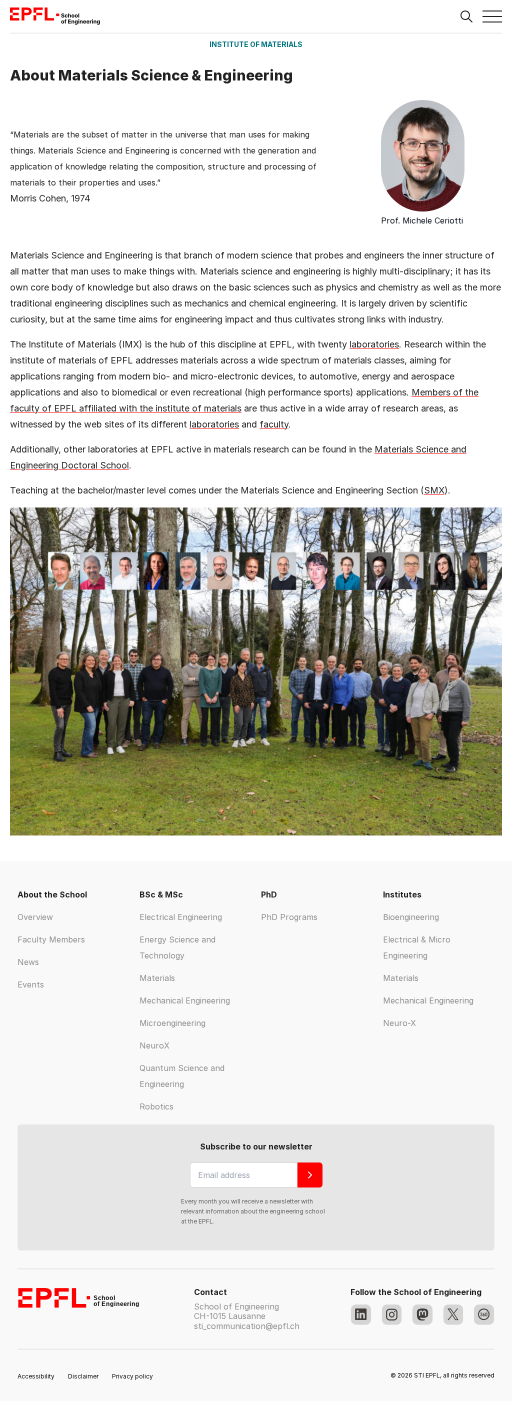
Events (31, 985)
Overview (35, 917)
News (28, 962)
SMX (434, 490)
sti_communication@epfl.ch (247, 1326)
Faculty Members (51, 939)
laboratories (374, 344)
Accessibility (36, 1376)
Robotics (157, 1107)
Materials (157, 978)
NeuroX (155, 1045)
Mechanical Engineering (185, 1001)
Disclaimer (83, 1376)
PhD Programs (289, 917)
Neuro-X (399, 1023)
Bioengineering (411, 917)
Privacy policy (132, 1376)
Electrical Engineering (181, 917)
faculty (274, 424)
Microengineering (173, 1023)
